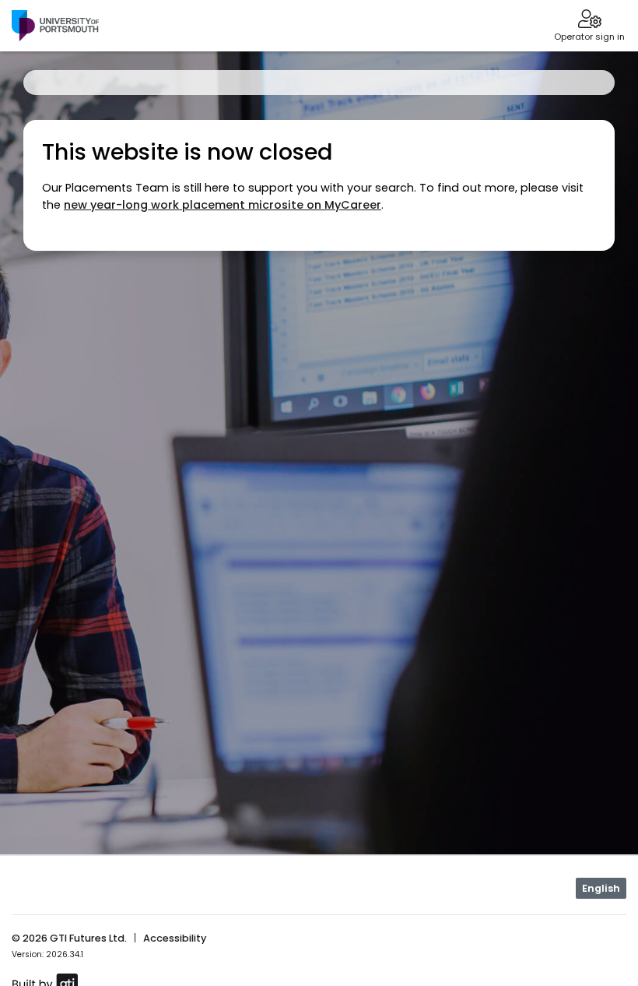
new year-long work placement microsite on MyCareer (222, 205)
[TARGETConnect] (55, 25)
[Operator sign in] (589, 20)
